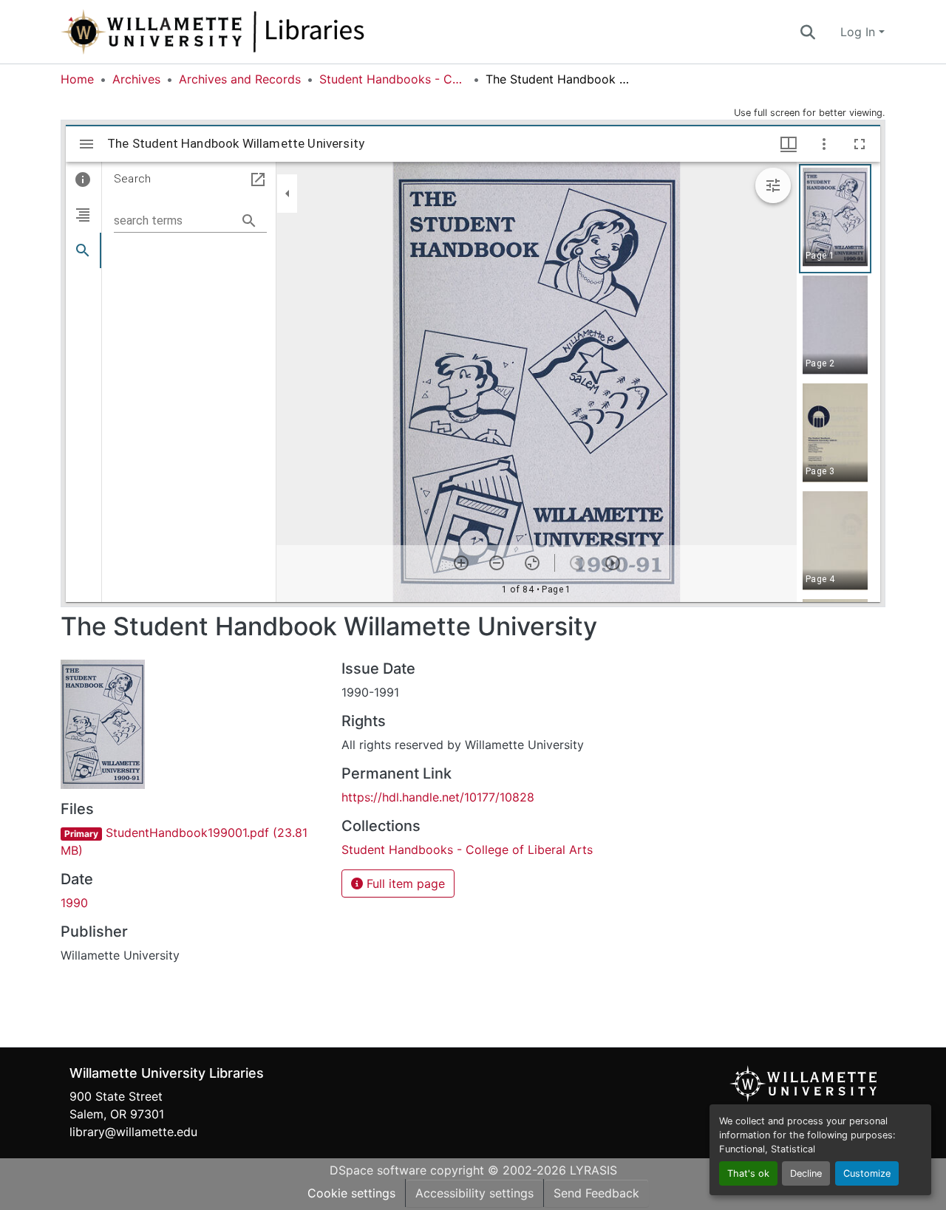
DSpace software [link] (378, 1170)
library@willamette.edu (133, 1131)
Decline (806, 1173)
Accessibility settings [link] (474, 1193)
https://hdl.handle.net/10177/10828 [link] (437, 797)
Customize (867, 1173)
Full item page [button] (404, 883)
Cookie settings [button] (351, 1193)
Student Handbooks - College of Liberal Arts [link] (393, 79)
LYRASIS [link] (593, 1170)
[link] (192, 841)
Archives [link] (136, 79)
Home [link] (77, 79)
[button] (262, 32)
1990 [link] (74, 902)
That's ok (748, 1173)
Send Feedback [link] (596, 1193)
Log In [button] (859, 31)
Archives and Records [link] (240, 79)
